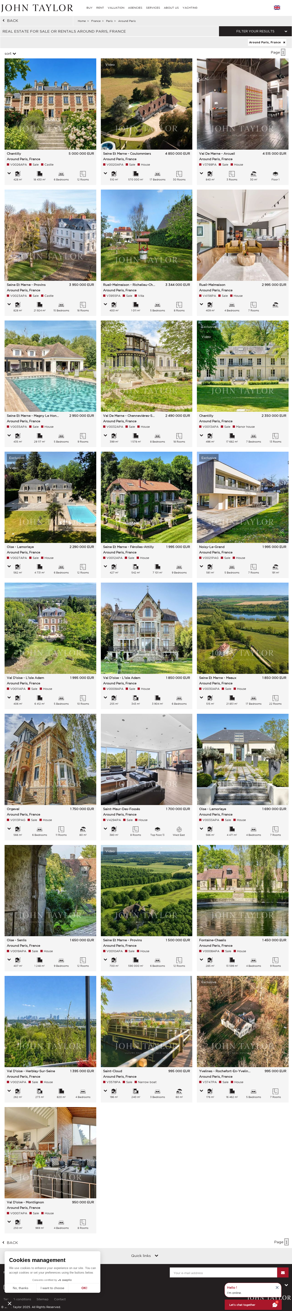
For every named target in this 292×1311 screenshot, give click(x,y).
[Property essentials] (9, 173)
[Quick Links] (156, 1256)
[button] (9, 1303)
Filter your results (255, 31)
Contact (60, 1299)
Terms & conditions (17, 1299)
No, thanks (20, 1288)
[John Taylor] (36, 7)
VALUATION (116, 7)
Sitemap (42, 1299)
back (12, 20)
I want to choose (52, 1288)
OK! (84, 1288)
